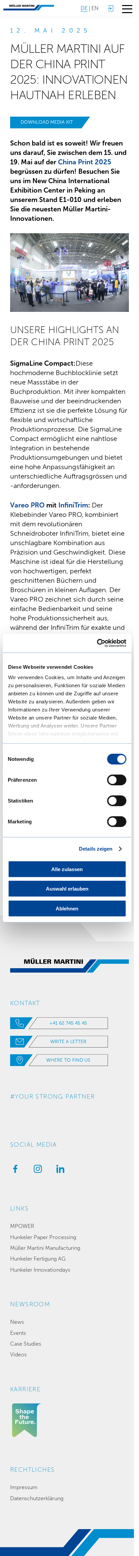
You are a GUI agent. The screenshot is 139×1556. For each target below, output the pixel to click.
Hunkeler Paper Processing (43, 1237)
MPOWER (22, 1226)
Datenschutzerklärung (36, 1498)
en (95, 8)
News (17, 1322)
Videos (18, 1354)
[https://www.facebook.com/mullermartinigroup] (13, 1171)
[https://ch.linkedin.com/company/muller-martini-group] (58, 1171)
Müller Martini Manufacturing (45, 1248)
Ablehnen (67, 908)
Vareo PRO (28, 505)
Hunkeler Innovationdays (40, 1270)
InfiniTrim (73, 505)
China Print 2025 (84, 162)
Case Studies (25, 1344)
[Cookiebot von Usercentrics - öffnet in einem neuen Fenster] (96, 643)
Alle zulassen (67, 869)
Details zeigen (95, 849)
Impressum (23, 1487)
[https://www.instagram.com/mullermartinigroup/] (36, 1171)
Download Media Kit (47, 122)
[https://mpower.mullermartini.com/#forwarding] (110, 8)
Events (18, 1333)
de (84, 8)
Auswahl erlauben (67, 889)
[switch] (116, 779)
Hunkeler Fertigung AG (37, 1259)
